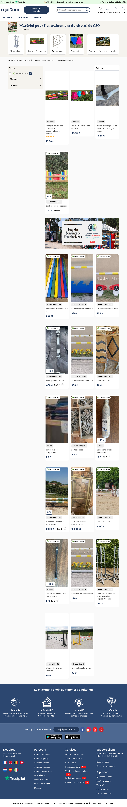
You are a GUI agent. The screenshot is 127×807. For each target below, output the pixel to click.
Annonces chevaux (42, 754)
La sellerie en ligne (42, 783)
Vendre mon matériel (36, 9)
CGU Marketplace (103, 793)
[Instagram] (88, 729)
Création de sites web (74, 782)
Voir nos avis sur (7, 2)
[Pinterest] (101, 729)
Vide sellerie (39, 775)
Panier (123, 12)
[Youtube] (95, 729)
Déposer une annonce (74, 754)
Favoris (100, 12)
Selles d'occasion (41, 779)
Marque (13, 79)
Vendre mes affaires (73, 758)
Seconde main (20, 73)
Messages (108, 12)
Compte (116, 12)
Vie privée (100, 785)
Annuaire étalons (41, 762)
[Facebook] (82, 729)
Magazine (38, 788)
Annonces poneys (41, 758)
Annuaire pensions (42, 767)
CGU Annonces (102, 789)
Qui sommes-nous (104, 776)
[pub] (82, 233)
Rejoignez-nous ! (66, 729)
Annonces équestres (42, 771)
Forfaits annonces (72, 778)
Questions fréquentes (105, 766)
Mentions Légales (103, 781)
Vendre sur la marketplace (76, 771)
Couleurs (14, 85)
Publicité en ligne (72, 767)
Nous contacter (102, 762)
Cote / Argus (70, 762)
